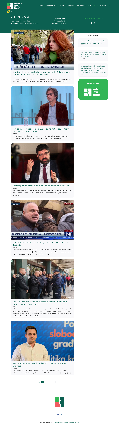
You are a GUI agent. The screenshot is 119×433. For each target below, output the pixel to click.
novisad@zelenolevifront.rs (93, 18)
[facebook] (91, 23)
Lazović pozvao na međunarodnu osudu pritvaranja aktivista (41, 186)
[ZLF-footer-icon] (59, 398)
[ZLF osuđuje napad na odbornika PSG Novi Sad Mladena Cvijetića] (42, 341)
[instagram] (94, 23)
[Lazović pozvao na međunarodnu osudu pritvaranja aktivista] (42, 163)
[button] (109, 5)
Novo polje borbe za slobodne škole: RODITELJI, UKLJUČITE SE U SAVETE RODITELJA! (93, 54)
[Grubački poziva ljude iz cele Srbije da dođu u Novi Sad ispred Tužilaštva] (42, 220)
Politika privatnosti (74, 422)
